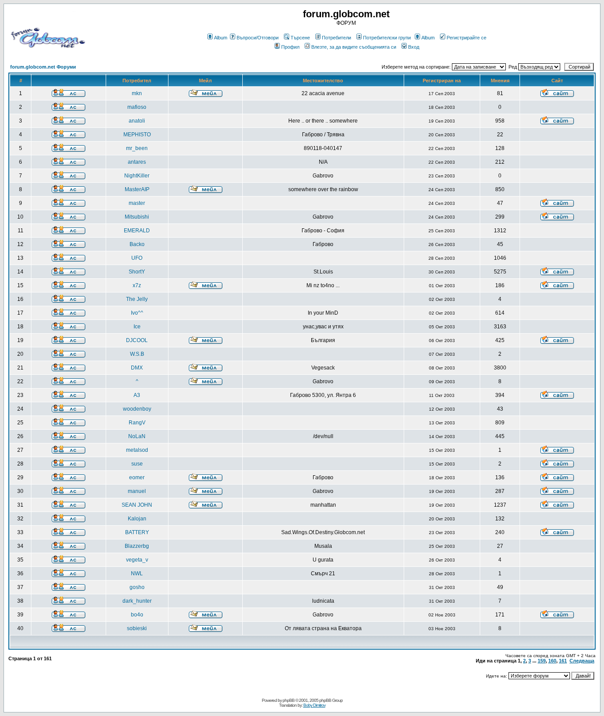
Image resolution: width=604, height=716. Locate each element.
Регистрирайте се (466, 37)
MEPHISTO (137, 134)
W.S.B (137, 354)
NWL (137, 573)
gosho (137, 587)
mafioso (136, 107)
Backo (137, 244)
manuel (137, 491)
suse (137, 464)
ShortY (137, 272)
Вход (413, 47)
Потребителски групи (387, 37)
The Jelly (137, 299)
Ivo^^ (137, 313)
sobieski (137, 628)
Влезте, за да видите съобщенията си (353, 47)
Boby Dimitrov (314, 705)
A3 (137, 395)
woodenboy (137, 409)
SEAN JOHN (137, 505)
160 (552, 660)
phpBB (288, 700)
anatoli (137, 121)
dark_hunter (137, 601)
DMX (137, 368)
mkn (137, 93)
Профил (290, 47)
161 (563, 660)
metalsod (137, 450)
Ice (137, 326)
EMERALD (137, 230)
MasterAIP (137, 189)
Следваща (582, 660)
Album (220, 37)
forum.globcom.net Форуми (43, 66)
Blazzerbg (137, 546)
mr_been (137, 148)
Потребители (336, 37)
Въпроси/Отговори (258, 37)
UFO (136, 258)
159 (542, 660)
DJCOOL (137, 340)
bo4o (137, 615)
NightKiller (136, 176)
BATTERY (137, 532)
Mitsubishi (137, 217)
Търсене (300, 37)
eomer (137, 477)
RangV (137, 423)
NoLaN (136, 436)
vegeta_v (137, 560)
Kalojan (137, 519)
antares (137, 162)
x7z (137, 285)
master (137, 203)
